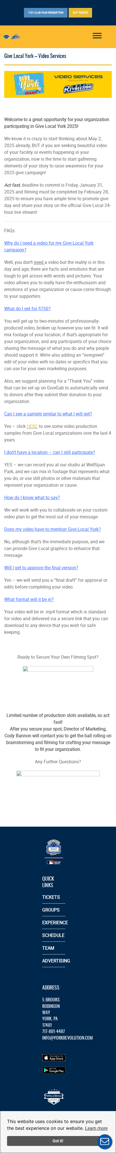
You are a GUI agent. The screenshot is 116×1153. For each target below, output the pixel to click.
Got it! (58, 1140)
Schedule (53, 935)
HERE (32, 426)
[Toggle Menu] (97, 35)
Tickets (51, 897)
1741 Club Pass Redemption (45, 12)
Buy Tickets (80, 12)
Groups (51, 910)
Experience (55, 922)
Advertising (56, 961)
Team (48, 948)
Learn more (96, 1128)
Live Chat (104, 1141)
